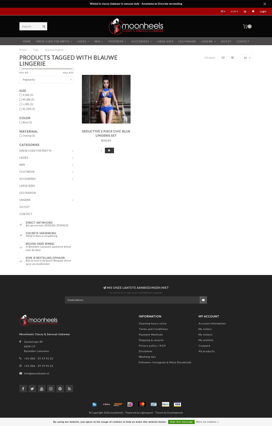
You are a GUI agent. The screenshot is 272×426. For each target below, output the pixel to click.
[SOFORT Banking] (118, 404)
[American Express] (94, 404)
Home (27, 41)
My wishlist (206, 340)
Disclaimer (145, 351)
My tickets (206, 334)
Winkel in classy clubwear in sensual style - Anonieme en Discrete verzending (136, 3)
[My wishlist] (253, 11)
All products (207, 351)
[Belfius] (106, 404)
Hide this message (181, 422)
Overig (29, 135)
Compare (204, 345)
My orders (205, 329)
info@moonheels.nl (36, 373)
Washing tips (147, 356)
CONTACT (243, 41)
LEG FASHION (187, 41)
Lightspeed (146, 412)
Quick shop (108, 129)
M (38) (28, 99)
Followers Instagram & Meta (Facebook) (165, 362)
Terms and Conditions (153, 329)
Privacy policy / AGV (152, 345)
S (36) (28, 95)
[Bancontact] (153, 404)
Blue (27, 122)
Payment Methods (151, 334)
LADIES (81, 41)
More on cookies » (207, 422)
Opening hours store (153, 323)
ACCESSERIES (140, 41)
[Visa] (177, 404)
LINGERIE (207, 41)
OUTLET (226, 41)
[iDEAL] (130, 404)
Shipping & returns (151, 340)
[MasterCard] (142, 404)
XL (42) (29, 109)
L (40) (28, 104)
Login (263, 11)
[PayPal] (165, 404)
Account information (212, 323)
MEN (97, 41)
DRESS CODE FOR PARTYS (52, 41)
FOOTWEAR (115, 41)
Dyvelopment (175, 412)
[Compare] (245, 11)
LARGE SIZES (165, 41)
